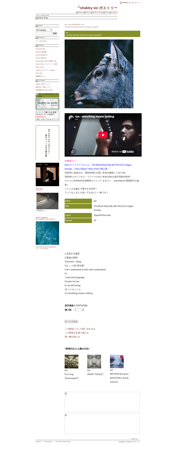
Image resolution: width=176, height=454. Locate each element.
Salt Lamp (39, 73)
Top (66, 24)
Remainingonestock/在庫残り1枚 (46, 61)
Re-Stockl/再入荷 (41, 58)
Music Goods (40, 67)
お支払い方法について (43, 84)
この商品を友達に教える (77, 333)
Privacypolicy (48, 441)
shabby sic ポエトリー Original (46, 70)
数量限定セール (40, 76)
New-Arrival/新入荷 (41, 55)
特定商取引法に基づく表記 (44, 90)
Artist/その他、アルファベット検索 (46, 64)
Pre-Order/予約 (40, 49)
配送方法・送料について (43, 87)
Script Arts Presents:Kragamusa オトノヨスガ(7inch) (46, 247)
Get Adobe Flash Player (63, 441)
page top (134, 438)
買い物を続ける (72, 337)
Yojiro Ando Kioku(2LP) (39, 189)
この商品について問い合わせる (80, 329)
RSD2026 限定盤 (41, 52)
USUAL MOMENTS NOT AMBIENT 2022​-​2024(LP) (45, 218)
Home (37, 15)
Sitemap (38, 441)
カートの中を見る (41, 41)
